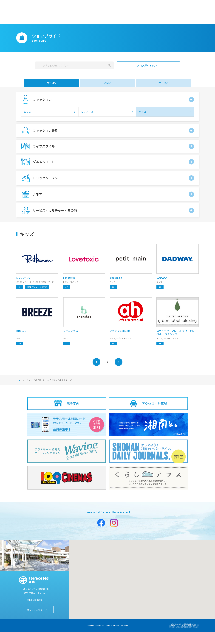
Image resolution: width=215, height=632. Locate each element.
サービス (163, 83)
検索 (109, 65)
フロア (107, 83)
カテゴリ (51, 83)
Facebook (101, 523)
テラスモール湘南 (34, 580)
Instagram (114, 523)
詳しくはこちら (34, 609)
